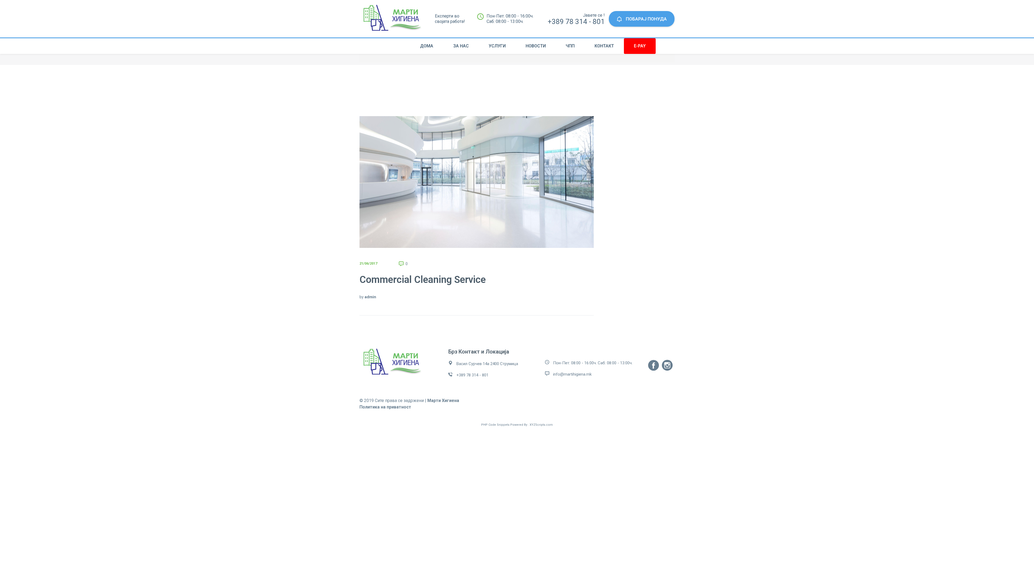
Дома (426, 45)
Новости (536, 45)
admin (370, 297)
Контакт (604, 45)
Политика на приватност (385, 407)
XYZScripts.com (541, 425)
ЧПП (570, 45)
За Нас (461, 45)
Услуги (497, 45)
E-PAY (640, 45)
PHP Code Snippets (495, 425)
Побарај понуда (646, 19)
